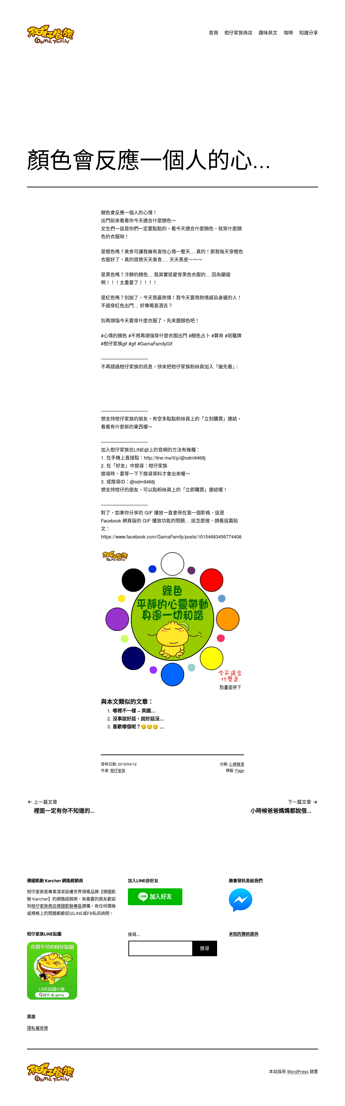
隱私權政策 (37, 1028)
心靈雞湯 (236, 764)
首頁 (213, 33)
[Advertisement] (172, 105)
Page (239, 770)
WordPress (297, 1071)
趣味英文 (268, 33)
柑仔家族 (117, 770)
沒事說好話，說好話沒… (138, 718)
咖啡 (288, 33)
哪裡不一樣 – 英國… (134, 710)
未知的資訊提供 (243, 934)
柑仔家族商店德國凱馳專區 (56, 906)
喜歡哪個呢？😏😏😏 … (139, 726)
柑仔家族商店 (238, 33)
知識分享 (308, 33)
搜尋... (134, 934)
